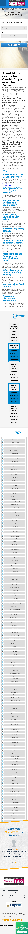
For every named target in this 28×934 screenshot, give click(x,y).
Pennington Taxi (15, 713)
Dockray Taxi (15, 568)
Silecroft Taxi (15, 748)
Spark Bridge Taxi (15, 758)
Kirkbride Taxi (14, 659)
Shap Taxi (15, 745)
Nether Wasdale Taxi (15, 700)
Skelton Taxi (15, 753)
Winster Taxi (15, 818)
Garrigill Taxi (15, 595)
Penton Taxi (15, 716)
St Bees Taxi (15, 761)
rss (20, 910)
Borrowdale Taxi (15, 488)
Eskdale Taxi (15, 584)
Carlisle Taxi (15, 520)
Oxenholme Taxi (15, 705)
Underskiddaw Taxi (14, 791)
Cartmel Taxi (15, 523)
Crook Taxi (15, 544)
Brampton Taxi (14, 496)
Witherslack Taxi (15, 628)
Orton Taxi (14, 703)
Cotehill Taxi (15, 541)
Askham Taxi (15, 453)
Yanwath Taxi (15, 821)
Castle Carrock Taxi (14, 528)
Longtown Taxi (14, 676)
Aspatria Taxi (15, 455)
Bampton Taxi (15, 461)
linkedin (18, 910)
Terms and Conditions (13, 890)
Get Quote (14, 45)
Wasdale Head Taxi (14, 799)
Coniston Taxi (15, 538)
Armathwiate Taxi (15, 445)
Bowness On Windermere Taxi (15, 491)
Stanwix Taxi (15, 767)
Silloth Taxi (15, 750)
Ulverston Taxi (14, 788)
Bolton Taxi (15, 483)
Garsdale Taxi (15, 598)
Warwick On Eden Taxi (14, 794)
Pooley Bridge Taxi (14, 719)
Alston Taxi (15, 439)
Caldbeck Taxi (15, 510)
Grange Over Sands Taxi (15, 603)
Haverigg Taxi (15, 625)
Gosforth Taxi (15, 601)
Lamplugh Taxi (14, 662)
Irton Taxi (15, 651)
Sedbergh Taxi (15, 742)
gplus (16, 910)
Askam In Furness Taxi (15, 450)
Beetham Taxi (15, 472)
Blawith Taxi (15, 480)
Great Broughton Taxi (15, 609)
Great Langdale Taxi (15, 611)
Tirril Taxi (15, 777)
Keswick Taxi (15, 657)
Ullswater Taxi (15, 786)
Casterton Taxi (15, 526)
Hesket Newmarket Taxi (15, 638)
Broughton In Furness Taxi (15, 501)
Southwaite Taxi (15, 756)
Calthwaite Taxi (15, 512)
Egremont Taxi (14, 576)
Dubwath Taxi (15, 571)
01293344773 (11, 920)
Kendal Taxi (15, 654)
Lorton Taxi (15, 678)
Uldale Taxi (15, 783)
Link (4, 897)
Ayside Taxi (15, 458)
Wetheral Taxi (15, 807)
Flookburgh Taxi (15, 590)
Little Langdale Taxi (15, 673)
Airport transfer (13, 892)
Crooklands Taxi (15, 547)
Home (4, 888)
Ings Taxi (15, 646)
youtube (10, 910)
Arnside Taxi (15, 447)
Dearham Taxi (15, 560)
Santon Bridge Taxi (14, 729)
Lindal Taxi (15, 667)
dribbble (14, 910)
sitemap (22, 894)
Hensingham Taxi (15, 635)
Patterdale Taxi (14, 711)
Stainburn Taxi (14, 764)
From (3, 24)
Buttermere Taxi (15, 507)
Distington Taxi (15, 565)
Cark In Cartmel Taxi (15, 515)
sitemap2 (22, 895)
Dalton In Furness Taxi (15, 557)
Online (4, 892)
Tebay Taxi (14, 772)
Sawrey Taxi (15, 734)
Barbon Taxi (15, 464)
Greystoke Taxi (14, 620)
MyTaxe (11, 924)
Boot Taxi (15, 485)
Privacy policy (13, 888)
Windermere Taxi (15, 815)
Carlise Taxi (15, 518)
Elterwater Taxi (14, 582)
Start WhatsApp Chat (22, 932)
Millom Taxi (15, 694)
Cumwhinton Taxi (15, 549)
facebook (3, 910)
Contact (4, 895)
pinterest (7, 910)
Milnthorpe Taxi (15, 697)
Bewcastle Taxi (14, 474)
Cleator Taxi (15, 531)
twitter (5, 910)
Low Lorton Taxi (15, 684)
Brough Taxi (15, 499)
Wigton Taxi (15, 813)
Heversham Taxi (15, 640)
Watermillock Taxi (15, 802)
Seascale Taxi (15, 737)
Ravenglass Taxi (15, 721)
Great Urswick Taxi (14, 617)
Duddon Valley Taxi (15, 574)
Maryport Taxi (15, 689)
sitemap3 (22, 897)
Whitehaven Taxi (15, 810)
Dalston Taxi (15, 555)
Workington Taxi (15, 724)
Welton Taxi (15, 804)
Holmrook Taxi (14, 643)
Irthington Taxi (14, 648)
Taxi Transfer (13, 895)
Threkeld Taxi (15, 775)
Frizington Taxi (14, 593)
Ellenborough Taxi (15, 579)
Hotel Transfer (13, 894)
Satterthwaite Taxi (15, 731)
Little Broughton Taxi (15, 670)
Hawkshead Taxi (15, 632)
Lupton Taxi (15, 686)
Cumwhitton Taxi (15, 552)
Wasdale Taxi (15, 796)
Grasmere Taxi (14, 606)
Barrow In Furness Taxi (14, 466)
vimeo (25, 910)
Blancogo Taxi (14, 477)
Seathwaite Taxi (15, 740)
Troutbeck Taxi (14, 780)
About (4, 890)
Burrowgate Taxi (15, 504)
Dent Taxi (15, 563)
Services (4, 894)
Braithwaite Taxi (15, 493)
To (2, 33)
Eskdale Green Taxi (14, 587)
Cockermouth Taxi (15, 536)
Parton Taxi (15, 708)
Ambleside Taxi (15, 442)
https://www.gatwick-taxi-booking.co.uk (10, 184)
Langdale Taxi (15, 665)
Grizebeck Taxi (14, 622)
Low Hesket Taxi (15, 681)
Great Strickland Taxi (15, 614)
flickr (12, 910)
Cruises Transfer (13, 897)
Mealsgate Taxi (14, 692)
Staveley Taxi (15, 769)
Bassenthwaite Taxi (14, 469)
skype (23, 910)
